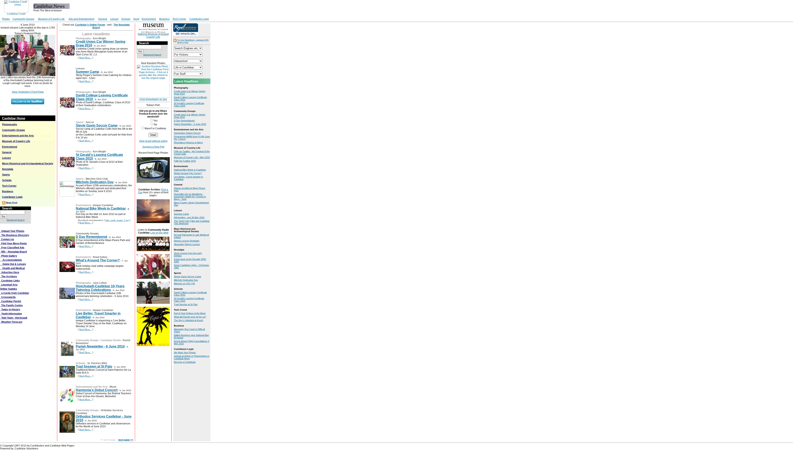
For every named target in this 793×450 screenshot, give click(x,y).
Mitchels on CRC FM (184, 283)
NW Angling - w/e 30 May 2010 (189, 217)
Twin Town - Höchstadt (13, 317)
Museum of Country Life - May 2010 (192, 157)
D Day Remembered (91, 237)
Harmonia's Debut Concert (97, 390)
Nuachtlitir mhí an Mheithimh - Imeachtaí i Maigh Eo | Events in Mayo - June (190, 196)
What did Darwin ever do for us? (190, 317)
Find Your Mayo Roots (13, 243)
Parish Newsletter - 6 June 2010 (100, 346)
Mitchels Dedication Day (95, 182)
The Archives (8, 276)
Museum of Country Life (51, 19)
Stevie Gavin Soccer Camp (97, 125)
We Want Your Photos (185, 352)
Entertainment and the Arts (18, 135)
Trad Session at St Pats (94, 366)
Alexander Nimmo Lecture (187, 244)
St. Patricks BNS (97, 363)
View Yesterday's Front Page (28, 91)
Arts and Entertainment (81, 19)
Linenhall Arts (9, 284)
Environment (149, 19)
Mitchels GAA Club (97, 178)
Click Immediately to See (153, 99)
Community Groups (23, 19)
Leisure (114, 19)
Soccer (90, 122)
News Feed (11, 202)
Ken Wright (99, 38)
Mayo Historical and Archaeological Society (27, 163)
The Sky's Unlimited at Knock (188, 320)
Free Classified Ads (12, 247)
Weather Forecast (11, 322)
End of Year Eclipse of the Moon (190, 313)
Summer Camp (87, 72)
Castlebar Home (13, 118)
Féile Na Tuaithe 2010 (185, 161)
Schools (125, 19)
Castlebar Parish (10, 301)
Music (113, 386)
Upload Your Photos (12, 231)
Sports (6, 174)
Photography (9, 124)
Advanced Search (16, 220)
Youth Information (11, 313)
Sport (136, 19)
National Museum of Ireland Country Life (153, 35)
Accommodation (11, 260)
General (102, 19)
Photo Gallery (8, 255)
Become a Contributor (185, 362)
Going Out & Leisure (13, 264)
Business (164, 19)
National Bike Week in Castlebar (101, 208)
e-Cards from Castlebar (14, 293)
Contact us (7, 239)
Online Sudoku (8, 288)
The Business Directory (14, 235)
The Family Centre (11, 305)
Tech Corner (179, 19)
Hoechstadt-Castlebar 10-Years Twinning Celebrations (100, 288)
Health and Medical (12, 268)
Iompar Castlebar (103, 205)
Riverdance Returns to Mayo (188, 142)
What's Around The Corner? (98, 260)
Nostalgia (7, 169)
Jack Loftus (100, 282)
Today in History (10, 309)
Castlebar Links (10, 280)
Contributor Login (199, 19)
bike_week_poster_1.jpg (117, 220)
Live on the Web (159, 232)
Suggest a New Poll (153, 146)
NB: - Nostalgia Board (13, 251)
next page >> (125, 439)
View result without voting (153, 141)
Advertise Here (9, 272)
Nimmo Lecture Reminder (186, 241)
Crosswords (8, 297)
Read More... (85, 57)
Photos (6, 19)
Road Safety (100, 257)
